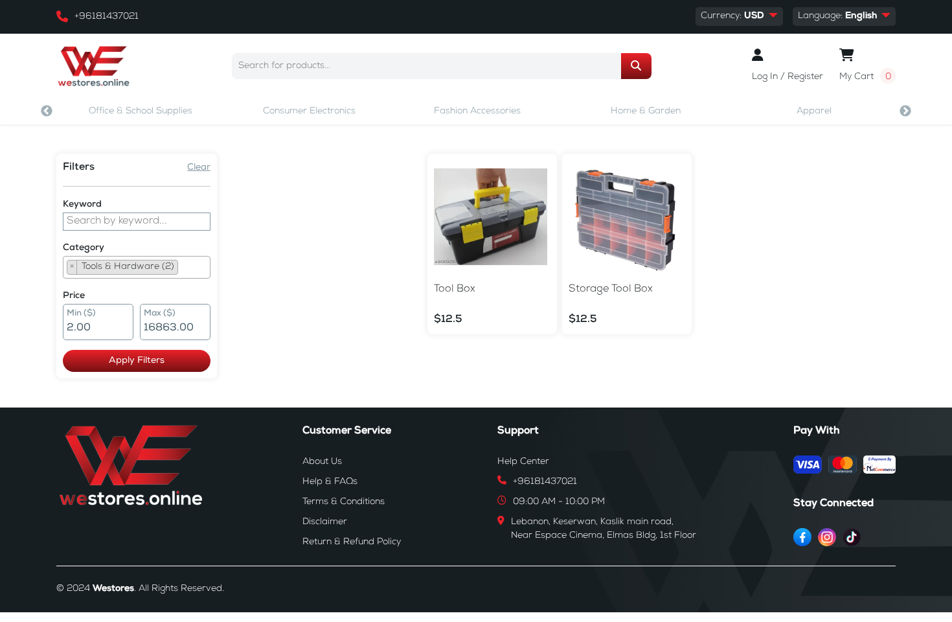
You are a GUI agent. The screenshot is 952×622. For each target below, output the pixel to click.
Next (905, 111)
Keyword (82, 204)
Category (83, 248)
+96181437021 (106, 16)
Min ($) (81, 314)
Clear (198, 167)
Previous (46, 111)
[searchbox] (185, 269)
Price (74, 296)
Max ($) (160, 314)
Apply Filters (136, 360)
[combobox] (136, 267)
